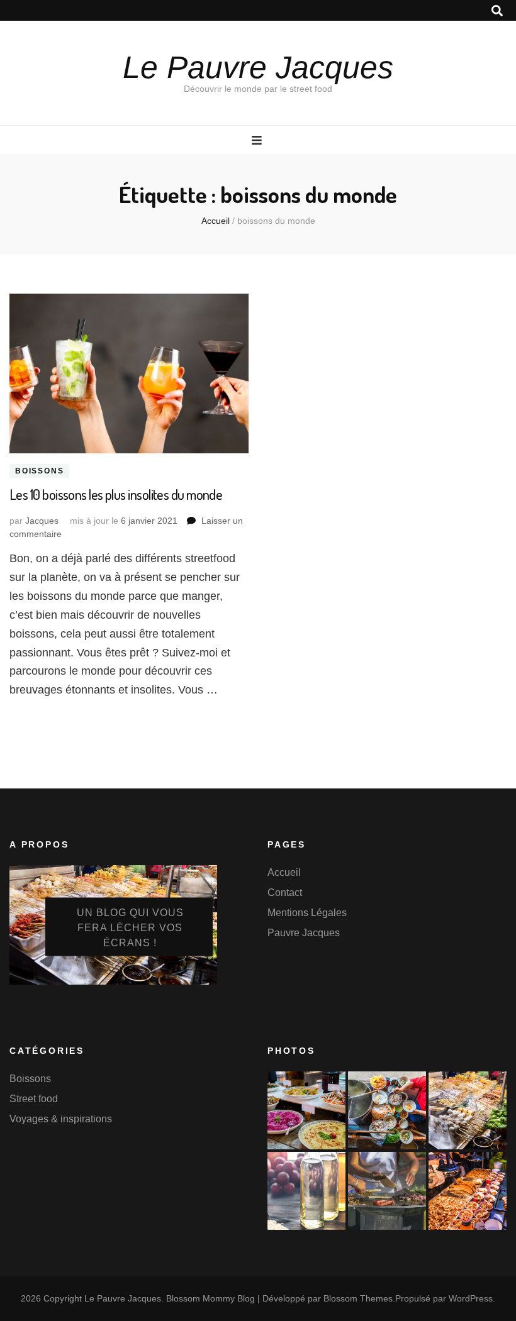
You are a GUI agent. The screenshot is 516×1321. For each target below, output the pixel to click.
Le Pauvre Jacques (258, 67)
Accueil (284, 872)
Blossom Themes (358, 1298)
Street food (33, 1098)
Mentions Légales (307, 912)
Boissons (39, 471)
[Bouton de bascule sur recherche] (497, 11)
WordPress (471, 1298)
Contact (284, 892)
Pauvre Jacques (303, 932)
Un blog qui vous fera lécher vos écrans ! (130, 927)
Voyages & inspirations (60, 1119)
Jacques (42, 521)
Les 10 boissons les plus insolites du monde (115, 494)
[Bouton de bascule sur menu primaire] (258, 140)
